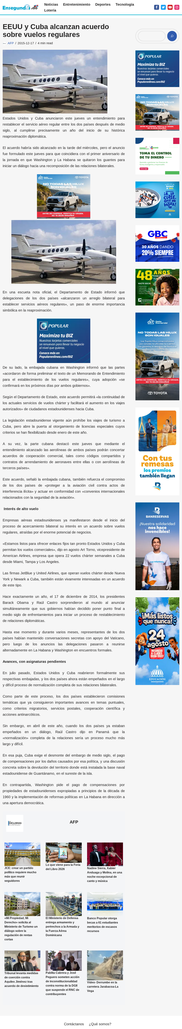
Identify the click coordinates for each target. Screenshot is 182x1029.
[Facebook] (156, 7)
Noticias (51, 4)
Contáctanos (74, 1024)
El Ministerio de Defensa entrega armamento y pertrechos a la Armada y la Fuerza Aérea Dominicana (62, 927)
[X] (163, 7)
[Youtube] (170, 7)
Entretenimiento (76, 4)
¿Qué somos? (100, 1024)
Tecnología (125, 4)
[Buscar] (172, 36)
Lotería (50, 10)
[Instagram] (176, 7)
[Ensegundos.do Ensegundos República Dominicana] (20, 7)
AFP (11, 43)
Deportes (103, 4)
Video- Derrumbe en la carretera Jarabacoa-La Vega (102, 986)
